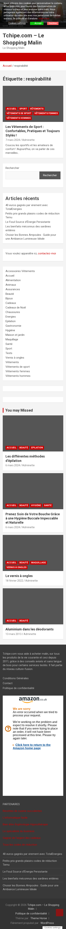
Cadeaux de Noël (16, 307)
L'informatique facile (15, 817)
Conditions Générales (16, 678)
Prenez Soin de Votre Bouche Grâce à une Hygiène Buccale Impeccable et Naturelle (33, 518)
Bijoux (9, 298)
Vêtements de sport (19, 113)
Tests (9, 353)
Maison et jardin (15, 335)
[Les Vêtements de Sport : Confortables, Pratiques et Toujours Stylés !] (33, 104)
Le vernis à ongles (19, 576)
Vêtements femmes (46, 113)
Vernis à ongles (15, 357)
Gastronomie (13, 325)
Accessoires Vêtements (20, 271)
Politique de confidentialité (18, 688)
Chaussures (13, 312)
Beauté (10, 294)
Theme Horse (38, 918)
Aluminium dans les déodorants (30, 629)
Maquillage (12, 339)
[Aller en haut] (59, 912)
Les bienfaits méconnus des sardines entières (30, 878)
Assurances (13, 289)
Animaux (11, 284)
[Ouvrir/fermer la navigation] (7, 57)
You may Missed (19, 410)
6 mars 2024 (13, 465)
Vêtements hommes (19, 118)
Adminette (28, 139)
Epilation (11, 321)
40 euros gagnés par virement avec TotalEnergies (32, 854)
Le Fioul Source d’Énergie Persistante (28, 222)
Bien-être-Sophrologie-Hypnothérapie (25, 824)
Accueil (11, 108)
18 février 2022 (14, 580)
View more (43, 18)
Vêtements (36, 108)
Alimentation (13, 280)
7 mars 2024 (13, 139)
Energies (11, 316)
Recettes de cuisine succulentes (22, 811)
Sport (23, 108)
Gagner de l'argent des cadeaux (22, 838)
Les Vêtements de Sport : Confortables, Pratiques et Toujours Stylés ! (33, 131)
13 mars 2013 (13, 634)
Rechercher (12, 168)
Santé (9, 344)
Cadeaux (11, 303)
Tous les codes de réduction (20, 844)
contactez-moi (47, 253)
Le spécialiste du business (18, 831)
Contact (7, 683)
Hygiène (10, 330)
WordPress (47, 923)
